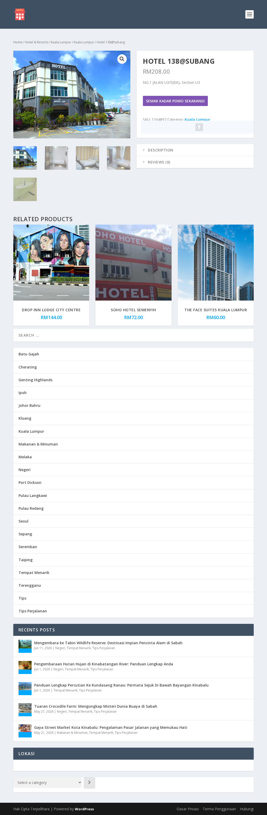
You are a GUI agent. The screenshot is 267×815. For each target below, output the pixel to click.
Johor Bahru (29, 405)
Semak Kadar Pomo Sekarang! (175, 100)
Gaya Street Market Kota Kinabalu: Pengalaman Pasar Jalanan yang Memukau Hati (110, 727)
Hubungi (247, 808)
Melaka (25, 456)
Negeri (25, 469)
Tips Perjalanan (33, 610)
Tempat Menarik (34, 572)
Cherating (28, 367)
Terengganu (30, 585)
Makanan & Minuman (38, 444)
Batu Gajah (29, 353)
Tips (22, 598)
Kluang (25, 418)
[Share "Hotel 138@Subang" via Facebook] (199, 127)
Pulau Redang (31, 508)
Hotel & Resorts (36, 42)
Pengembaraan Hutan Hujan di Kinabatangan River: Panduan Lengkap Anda (103, 663)
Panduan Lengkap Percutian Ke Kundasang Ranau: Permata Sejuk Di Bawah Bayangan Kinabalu (121, 685)
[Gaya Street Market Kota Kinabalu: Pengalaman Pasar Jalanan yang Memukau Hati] (25, 730)
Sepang (25, 533)
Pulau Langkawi (33, 495)
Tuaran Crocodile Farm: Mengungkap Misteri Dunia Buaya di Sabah (95, 706)
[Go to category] (89, 783)
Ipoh (23, 392)
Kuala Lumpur (61, 42)
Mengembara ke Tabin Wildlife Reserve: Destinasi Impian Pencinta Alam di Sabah (108, 642)
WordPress (84, 809)
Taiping (26, 559)
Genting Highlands (35, 379)
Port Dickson (30, 482)
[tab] (195, 150)
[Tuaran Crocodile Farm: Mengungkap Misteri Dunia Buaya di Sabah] (25, 709)
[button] (122, 59)
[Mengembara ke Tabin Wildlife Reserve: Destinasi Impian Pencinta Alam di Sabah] (25, 646)
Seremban (28, 546)
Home (17, 42)
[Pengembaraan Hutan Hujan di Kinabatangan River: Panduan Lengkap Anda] (25, 667)
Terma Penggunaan (219, 808)
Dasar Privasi (188, 808)
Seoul (23, 521)
